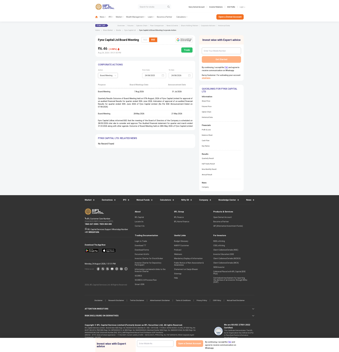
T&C (155, 193)
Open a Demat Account (150, 185)
